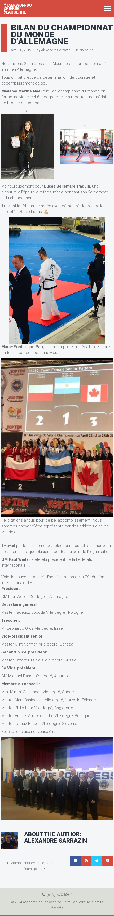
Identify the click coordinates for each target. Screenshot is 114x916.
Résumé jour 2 (31, 869)
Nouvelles (87, 50)
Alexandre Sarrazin (56, 50)
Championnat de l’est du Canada (35, 863)
